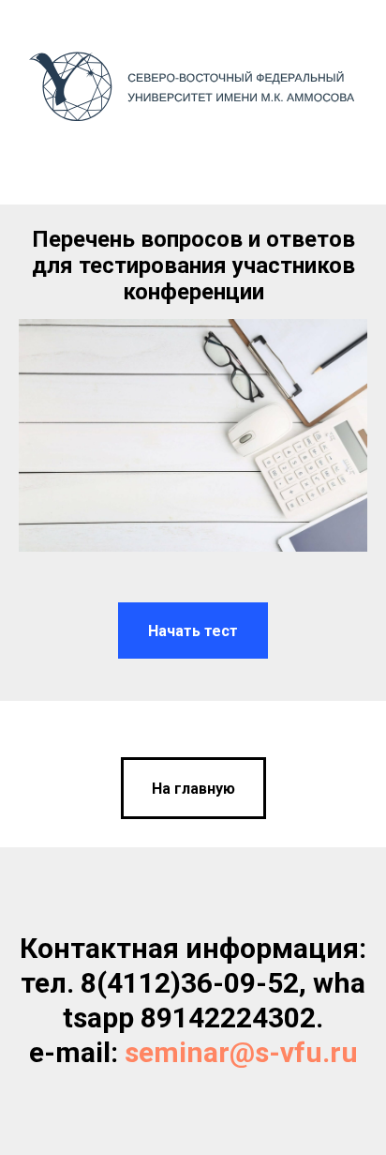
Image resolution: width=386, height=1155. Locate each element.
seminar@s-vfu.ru (241, 1052)
